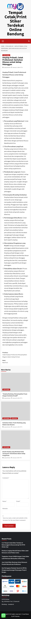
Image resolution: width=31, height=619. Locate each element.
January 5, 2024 (16, 67)
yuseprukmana (7, 67)
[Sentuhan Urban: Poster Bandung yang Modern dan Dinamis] (15, 411)
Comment (5, 478)
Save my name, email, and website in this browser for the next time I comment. (15, 519)
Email (18, 501)
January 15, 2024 (16, 427)
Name (4, 501)
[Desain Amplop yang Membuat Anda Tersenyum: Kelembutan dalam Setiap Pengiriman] (15, 439)
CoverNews (25, 614)
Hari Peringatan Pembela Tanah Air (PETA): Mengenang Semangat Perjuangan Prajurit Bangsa (14, 570)
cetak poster (14, 418)
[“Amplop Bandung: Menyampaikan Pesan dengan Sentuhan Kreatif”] (15, 382)
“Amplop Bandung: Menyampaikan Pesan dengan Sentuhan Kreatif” (14, 395)
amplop (19, 95)
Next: (5, 362)
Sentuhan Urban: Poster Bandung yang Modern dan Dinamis (14, 424)
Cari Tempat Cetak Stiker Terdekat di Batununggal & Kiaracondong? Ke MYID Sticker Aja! (13, 545)
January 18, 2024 (16, 398)
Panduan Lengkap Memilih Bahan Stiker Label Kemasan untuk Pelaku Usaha (15, 551)
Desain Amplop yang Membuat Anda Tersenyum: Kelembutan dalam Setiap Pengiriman (13, 453)
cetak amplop (6, 55)
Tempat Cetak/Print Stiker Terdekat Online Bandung (16, 23)
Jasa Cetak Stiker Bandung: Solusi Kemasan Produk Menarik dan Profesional (14, 563)
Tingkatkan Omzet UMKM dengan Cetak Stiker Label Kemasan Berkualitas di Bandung (15, 557)
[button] (3, 41)
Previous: (14, 355)
